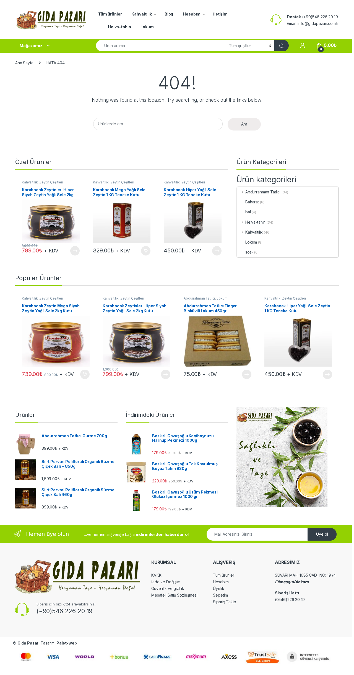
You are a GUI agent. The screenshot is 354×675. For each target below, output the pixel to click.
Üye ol (322, 534)
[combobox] (161, 45)
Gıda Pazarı (28, 643)
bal (248, 211)
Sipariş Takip (224, 601)
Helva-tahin (119, 26)
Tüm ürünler (110, 14)
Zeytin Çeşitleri (51, 182)
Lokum (146, 26)
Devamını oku (71, 250)
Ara (244, 124)
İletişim (220, 14)
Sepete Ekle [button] (143, 250)
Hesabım (192, 14)
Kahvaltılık (141, 14)
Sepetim (220, 595)
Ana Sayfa (24, 62)
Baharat (252, 202)
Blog (169, 14)
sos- (249, 252)
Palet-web (66, 643)
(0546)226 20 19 (290, 599)
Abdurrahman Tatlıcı (262, 192)
